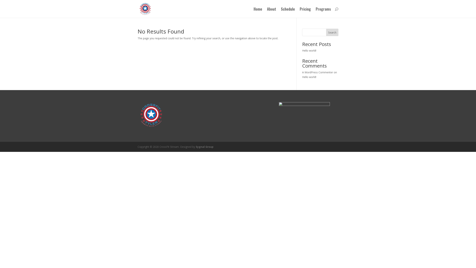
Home (258, 10)
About (271, 10)
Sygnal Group (204, 147)
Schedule (288, 10)
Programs (323, 10)
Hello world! (309, 50)
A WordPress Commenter (317, 72)
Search (332, 32)
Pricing (305, 10)
